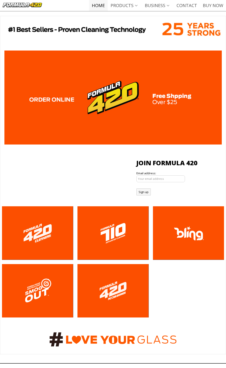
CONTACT (187, 5)
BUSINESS (155, 5)
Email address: (146, 173)
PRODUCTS (122, 5)
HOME (98, 5)
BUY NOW (213, 5)
